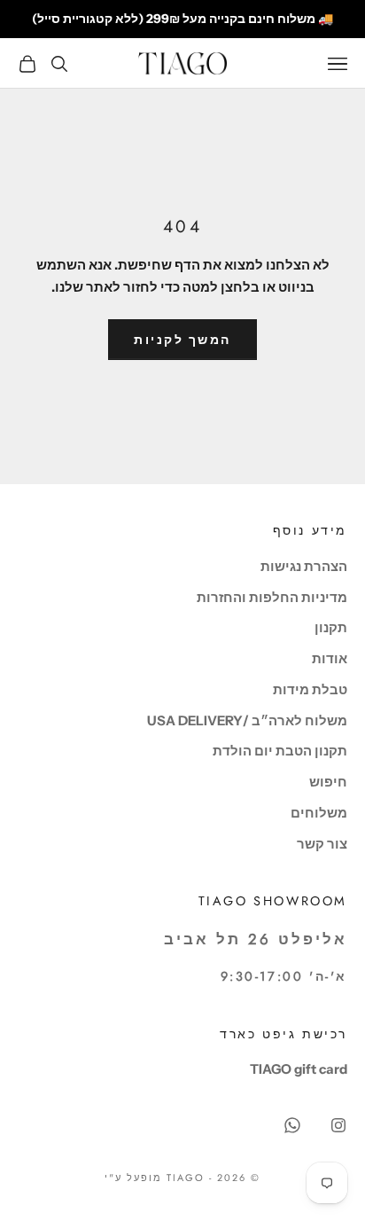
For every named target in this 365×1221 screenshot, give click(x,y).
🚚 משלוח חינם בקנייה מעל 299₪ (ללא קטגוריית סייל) (182, 19)
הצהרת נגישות (303, 566)
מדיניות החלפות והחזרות (272, 597)
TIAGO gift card (298, 1069)
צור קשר (322, 843)
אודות (329, 658)
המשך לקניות (182, 340)
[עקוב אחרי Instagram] (338, 1125)
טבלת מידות (310, 689)
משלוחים (319, 812)
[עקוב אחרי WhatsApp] (292, 1125)
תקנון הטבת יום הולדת (280, 750)
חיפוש (328, 781)
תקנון (331, 627)
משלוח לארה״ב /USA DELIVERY (247, 720)
